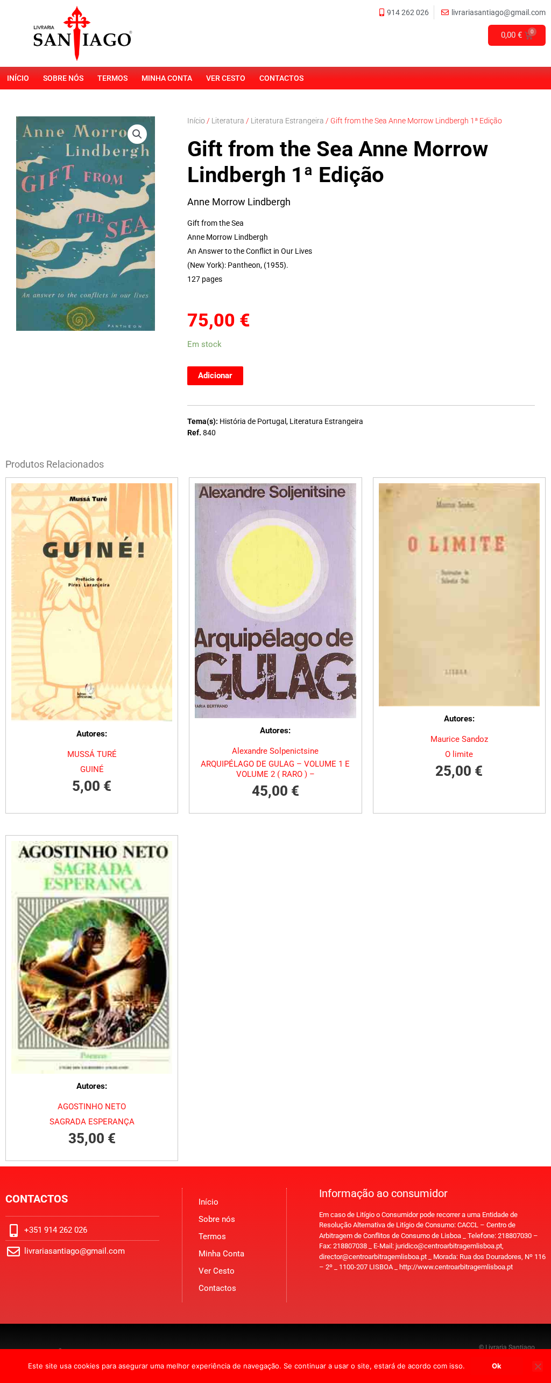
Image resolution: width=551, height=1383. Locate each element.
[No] (537, 1366)
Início (18, 78)
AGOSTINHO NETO (92, 1106)
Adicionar (215, 375)
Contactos (281, 78)
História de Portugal (253, 421)
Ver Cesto (225, 78)
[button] (137, 134)
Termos (112, 78)
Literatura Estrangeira (287, 120)
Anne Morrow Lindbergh (239, 201)
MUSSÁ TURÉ (92, 754)
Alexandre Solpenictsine (275, 751)
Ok (496, 1365)
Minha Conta (167, 78)
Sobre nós (63, 78)
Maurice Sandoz (459, 739)
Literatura (227, 120)
